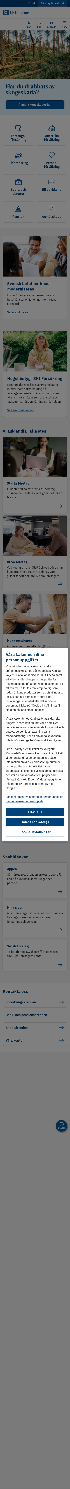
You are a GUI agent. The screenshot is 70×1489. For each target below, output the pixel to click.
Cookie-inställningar (35, 832)
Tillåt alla (35, 812)
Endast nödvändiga (35, 822)
